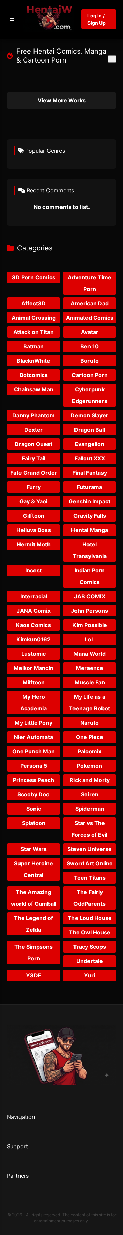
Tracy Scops (89, 946)
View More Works (62, 100)
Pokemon (89, 765)
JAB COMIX (89, 596)
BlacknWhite (33, 360)
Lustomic (33, 653)
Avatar (89, 332)
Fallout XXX (89, 458)
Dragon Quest (33, 444)
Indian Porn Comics (89, 576)
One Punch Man (33, 751)
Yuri (89, 975)
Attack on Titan (33, 332)
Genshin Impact (89, 501)
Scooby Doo (33, 794)
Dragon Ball (89, 429)
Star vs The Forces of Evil (89, 829)
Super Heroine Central (33, 869)
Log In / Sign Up (96, 19)
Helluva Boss (33, 530)
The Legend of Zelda (33, 924)
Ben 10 (89, 346)
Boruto (89, 360)
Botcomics (33, 375)
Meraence (89, 668)
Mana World (89, 653)
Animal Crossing (34, 317)
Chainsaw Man (33, 389)
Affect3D (33, 303)
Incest (33, 570)
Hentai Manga (89, 530)
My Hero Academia (33, 702)
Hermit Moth (34, 544)
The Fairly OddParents (89, 898)
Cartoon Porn (90, 375)
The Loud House (90, 918)
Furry (34, 487)
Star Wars (33, 849)
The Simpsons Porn (33, 952)
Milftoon (34, 682)
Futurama (89, 487)
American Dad (90, 303)
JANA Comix (34, 610)
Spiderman (89, 808)
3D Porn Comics (33, 277)
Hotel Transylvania (90, 550)
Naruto (89, 722)
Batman (33, 346)
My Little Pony (33, 722)
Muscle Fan (89, 682)
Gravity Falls (89, 515)
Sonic (33, 808)
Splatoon (33, 823)
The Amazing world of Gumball (33, 898)
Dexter (33, 429)
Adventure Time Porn (89, 283)
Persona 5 (33, 765)
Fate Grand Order (33, 472)
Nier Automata (33, 737)
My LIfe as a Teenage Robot (89, 702)
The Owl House (89, 932)
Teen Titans (90, 877)
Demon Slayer (89, 415)
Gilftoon (33, 515)
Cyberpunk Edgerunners (89, 395)
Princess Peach (33, 780)
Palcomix (89, 751)
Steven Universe (89, 849)
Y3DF (33, 975)
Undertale (89, 961)
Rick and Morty (90, 780)
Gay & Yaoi (33, 501)
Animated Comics (89, 317)
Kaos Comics (33, 625)
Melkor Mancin (33, 668)
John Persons (89, 610)
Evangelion (89, 444)
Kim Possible (89, 625)
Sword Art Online (90, 863)
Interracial (33, 596)
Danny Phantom (33, 415)
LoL (89, 639)
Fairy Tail (33, 458)
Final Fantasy (89, 472)
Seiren (89, 794)
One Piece (89, 737)
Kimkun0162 (33, 639)
